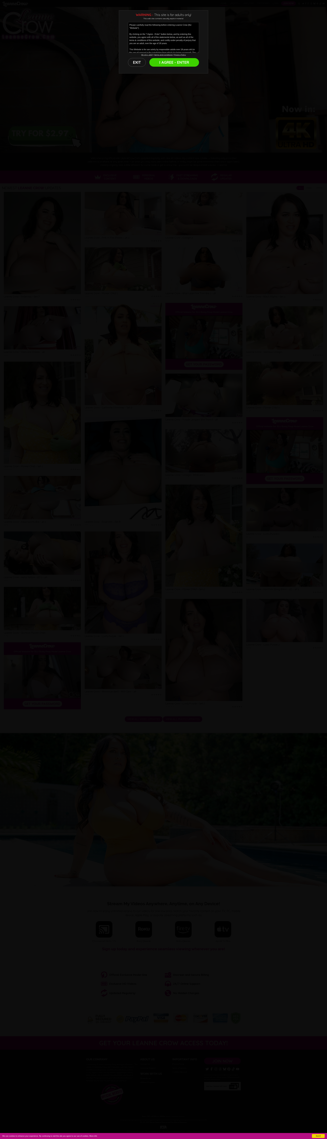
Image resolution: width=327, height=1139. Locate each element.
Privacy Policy (180, 55)
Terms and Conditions (163, 55)
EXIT (137, 62)
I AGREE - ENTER (174, 62)
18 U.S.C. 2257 (147, 55)
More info (93, 1136)
